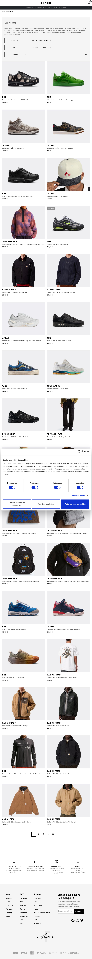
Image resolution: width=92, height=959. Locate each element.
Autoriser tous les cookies (75, 504)
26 (53, 834)
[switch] (35, 487)
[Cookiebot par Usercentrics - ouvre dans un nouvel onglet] (79, 452)
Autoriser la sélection (46, 504)
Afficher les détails (77, 496)
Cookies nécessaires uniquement (17, 504)
